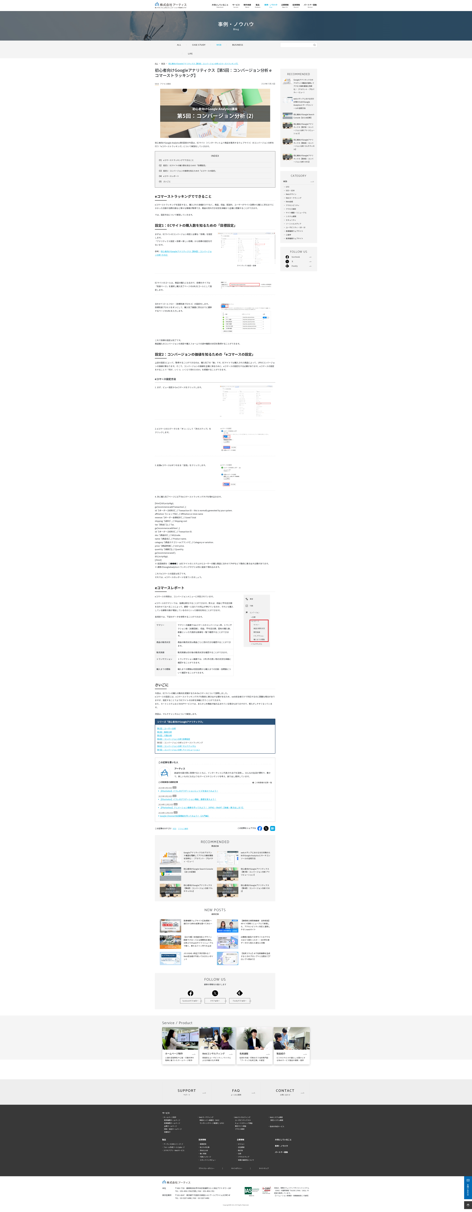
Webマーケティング (293, 198)
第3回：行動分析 (164, 735)
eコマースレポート (171, 176)
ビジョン (241, 1144)
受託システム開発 (276, 1120)
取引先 (240, 1150)
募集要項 (203, 1144)
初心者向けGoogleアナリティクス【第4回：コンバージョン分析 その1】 (255, 888)
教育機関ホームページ (172, 1120)
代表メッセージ (205, 1157)
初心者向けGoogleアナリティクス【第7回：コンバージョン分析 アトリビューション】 (255, 872)
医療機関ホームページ (172, 1123)
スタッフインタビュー (208, 1160)
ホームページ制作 (169, 1117)
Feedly (240, 1001)
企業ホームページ (170, 1126)
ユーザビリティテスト (243, 1120)
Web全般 (289, 201)
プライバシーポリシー (206, 1168)
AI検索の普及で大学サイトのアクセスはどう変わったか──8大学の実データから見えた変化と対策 (255, 940)
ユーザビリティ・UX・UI (295, 227)
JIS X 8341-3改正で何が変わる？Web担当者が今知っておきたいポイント (198, 956)
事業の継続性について (246, 1160)
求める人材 (204, 1150)
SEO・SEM (290, 190)
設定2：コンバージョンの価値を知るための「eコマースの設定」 (190, 170)
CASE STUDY (199, 45)
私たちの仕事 (204, 1147)
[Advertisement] (298, 312)
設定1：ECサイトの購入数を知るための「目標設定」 (185, 165)
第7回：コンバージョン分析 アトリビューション (178, 749)
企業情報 (240, 1139)
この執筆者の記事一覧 (263, 782)
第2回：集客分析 (164, 731)
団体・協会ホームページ (173, 1129)
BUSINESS (237, 45)
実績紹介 (167, 1132)
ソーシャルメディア (293, 223)
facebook (191, 1001)
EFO (287, 187)
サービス (166, 1113)
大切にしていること (283, 1139)
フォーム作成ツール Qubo (172, 1147)
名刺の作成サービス (277, 1126)
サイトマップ (264, 1168)
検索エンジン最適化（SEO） (210, 1120)
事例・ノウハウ (281, 1146)
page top (468, 1205)
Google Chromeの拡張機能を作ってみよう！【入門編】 (184, 815)
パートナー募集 (281, 1152)
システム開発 (291, 216)
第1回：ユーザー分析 (166, 728)
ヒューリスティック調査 (243, 1123)
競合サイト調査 (240, 1126)
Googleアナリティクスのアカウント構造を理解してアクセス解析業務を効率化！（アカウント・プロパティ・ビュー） (304, 86)
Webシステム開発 (276, 1117)
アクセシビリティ (292, 205)
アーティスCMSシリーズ (172, 1144)
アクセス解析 (183, 828)
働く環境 (203, 1153)
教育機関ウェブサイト (294, 238)
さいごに (167, 181)
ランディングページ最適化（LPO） (212, 1123)
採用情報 (202, 1139)
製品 (164, 1139)
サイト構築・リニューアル (296, 212)
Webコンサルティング (242, 1117)
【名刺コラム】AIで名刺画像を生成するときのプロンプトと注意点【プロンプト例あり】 (255, 956)
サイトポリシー (236, 1168)
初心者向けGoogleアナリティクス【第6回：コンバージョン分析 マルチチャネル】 (198, 888)
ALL (179, 45)
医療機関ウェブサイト (294, 231)
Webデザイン (291, 194)
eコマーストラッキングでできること (178, 160)
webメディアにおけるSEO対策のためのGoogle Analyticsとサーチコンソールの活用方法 (255, 855)
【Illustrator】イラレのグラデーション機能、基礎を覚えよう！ (188, 799)
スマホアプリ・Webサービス (173, 1150)
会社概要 (241, 1147)
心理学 (288, 235)
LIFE (190, 54)
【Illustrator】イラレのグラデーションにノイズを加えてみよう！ (189, 790)
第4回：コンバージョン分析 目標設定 (173, 738)
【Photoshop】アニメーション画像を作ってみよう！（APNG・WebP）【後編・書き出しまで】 (202, 807)
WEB (218, 45)
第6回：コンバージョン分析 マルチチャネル (176, 746)
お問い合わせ (468, 1190)
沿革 (239, 1153)
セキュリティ (291, 220)
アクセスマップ (243, 1157)
